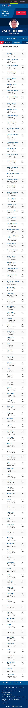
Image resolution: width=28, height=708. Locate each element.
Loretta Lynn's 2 (11, 306)
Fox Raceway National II (13, 179)
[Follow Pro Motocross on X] (10, 683)
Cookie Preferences (7, 694)
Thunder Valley (11, 287)
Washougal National (12, 53)
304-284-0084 (5, 703)
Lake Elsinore (10, 637)
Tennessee (10, 418)
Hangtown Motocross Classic (12, 135)
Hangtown (9, 443)
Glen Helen (10, 437)
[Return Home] (6, 6)
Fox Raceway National (12, 142)
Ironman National (5, 13)
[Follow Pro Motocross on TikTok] (21, 683)
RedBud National (11, 217)
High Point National (12, 122)
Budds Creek (10, 312)
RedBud (9, 343)
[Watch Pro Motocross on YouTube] (17, 683)
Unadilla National (11, 72)
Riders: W (7, 42)
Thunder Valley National (13, 128)
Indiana (9, 499)
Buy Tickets (21, 13)
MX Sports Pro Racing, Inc (15, 691)
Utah (8, 506)
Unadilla (9, 368)
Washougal (10, 318)
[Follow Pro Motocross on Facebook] (7, 683)
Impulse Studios (18, 706)
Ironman (9, 300)
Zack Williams (16, 42)
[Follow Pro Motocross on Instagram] (14, 683)
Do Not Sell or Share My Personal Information (13, 697)
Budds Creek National (12, 65)
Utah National (10, 562)
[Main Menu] (25, 5)
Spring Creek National (12, 59)
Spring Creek (10, 293)
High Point (9, 350)
